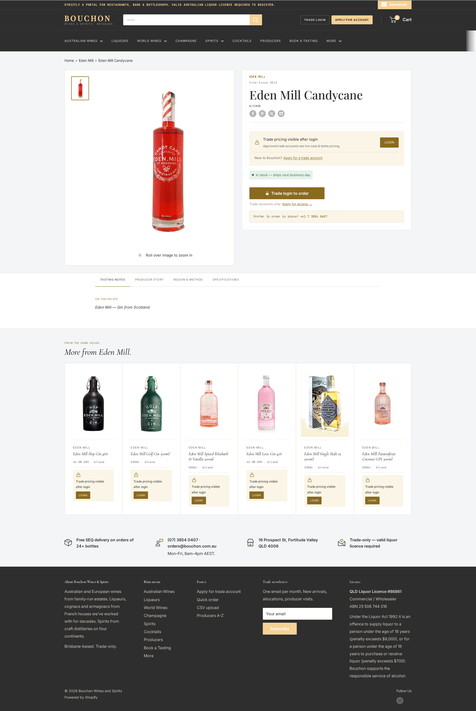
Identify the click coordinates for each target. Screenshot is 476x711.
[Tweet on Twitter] (271, 113)
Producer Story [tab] (149, 279)
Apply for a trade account (302, 158)
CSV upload (208, 607)
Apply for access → (297, 204)
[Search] (256, 19)
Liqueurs (120, 41)
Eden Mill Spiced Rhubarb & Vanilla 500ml (208, 456)
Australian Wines (80, 41)
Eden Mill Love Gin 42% (264, 453)
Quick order (208, 599)
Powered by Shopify (80, 697)
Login (389, 142)
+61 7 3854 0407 (313, 217)
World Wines (149, 41)
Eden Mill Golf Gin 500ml (150, 453)
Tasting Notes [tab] (112, 279)
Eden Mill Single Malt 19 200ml (322, 456)
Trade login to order (290, 193)
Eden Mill (86, 60)
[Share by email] (281, 113)
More (331, 41)
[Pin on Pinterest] (262, 113)
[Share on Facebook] (252, 113)
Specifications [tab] (226, 279)
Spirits (211, 41)
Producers (270, 41)
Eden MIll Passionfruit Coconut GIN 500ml (378, 456)
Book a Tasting (304, 41)
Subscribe (398, 4)
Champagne (186, 41)
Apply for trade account (219, 591)
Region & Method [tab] (188, 279)
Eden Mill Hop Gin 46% (90, 453)
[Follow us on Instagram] (399, 700)
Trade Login (315, 19)
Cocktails (242, 41)
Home (69, 60)
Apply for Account (352, 19)
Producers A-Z (210, 615)
